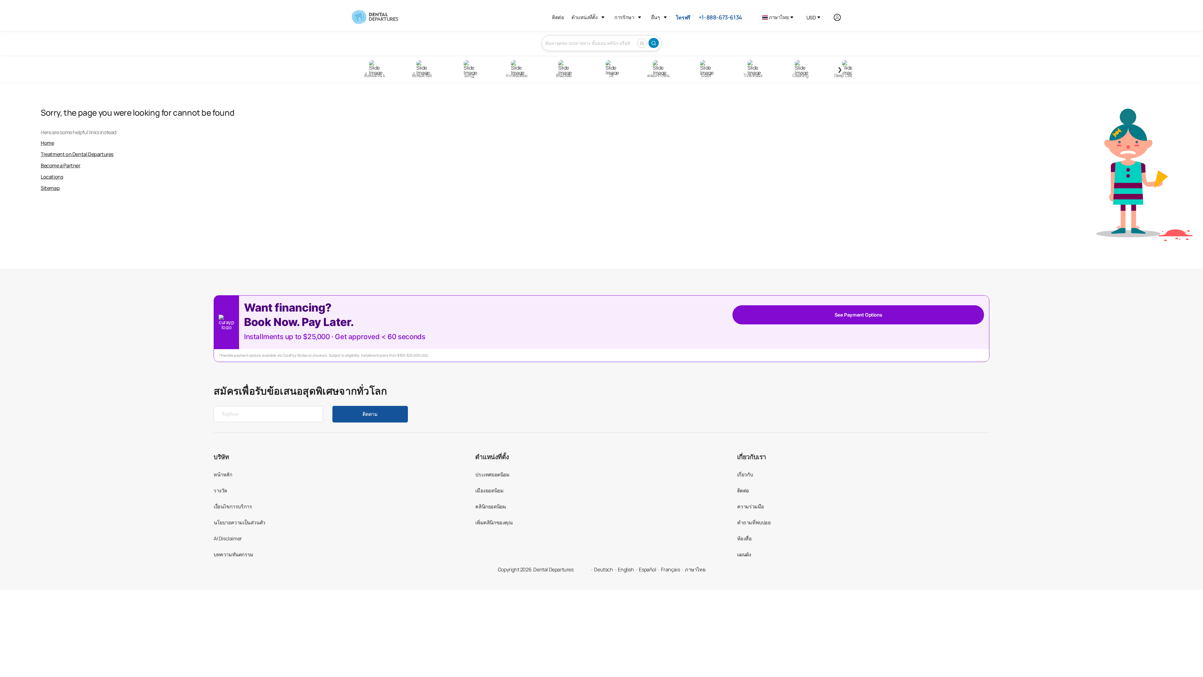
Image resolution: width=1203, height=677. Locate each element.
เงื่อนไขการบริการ (233, 506)
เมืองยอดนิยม (489, 490)
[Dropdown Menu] (603, 17)
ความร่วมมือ (750, 506)
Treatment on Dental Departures (77, 154)
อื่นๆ (655, 17)
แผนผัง (744, 554)
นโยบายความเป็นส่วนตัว (239, 522)
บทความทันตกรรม (233, 554)
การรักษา (624, 17)
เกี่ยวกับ (745, 474)
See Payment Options (858, 315)
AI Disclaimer (228, 538)
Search (653, 43)
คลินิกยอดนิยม (490, 506)
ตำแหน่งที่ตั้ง (584, 17)
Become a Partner (61, 165)
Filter (642, 43)
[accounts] (840, 17)
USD (811, 17)
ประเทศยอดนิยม (492, 474)
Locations (52, 177)
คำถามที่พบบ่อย (754, 522)
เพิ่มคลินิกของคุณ (494, 522)
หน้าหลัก (223, 474)
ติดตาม (370, 414)
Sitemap (50, 188)
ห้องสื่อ (744, 538)
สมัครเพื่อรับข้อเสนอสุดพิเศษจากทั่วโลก (300, 391)
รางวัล (220, 490)
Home (47, 143)
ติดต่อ (558, 17)
